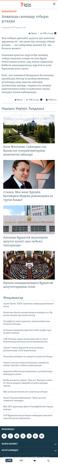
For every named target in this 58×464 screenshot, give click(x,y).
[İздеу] (48, 460)
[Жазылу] (41, 436)
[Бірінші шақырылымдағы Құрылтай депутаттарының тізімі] (29, 265)
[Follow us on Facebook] (4, 436)
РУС (21, 461)
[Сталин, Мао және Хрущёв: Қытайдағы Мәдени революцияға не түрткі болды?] (29, 174)
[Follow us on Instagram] (22, 436)
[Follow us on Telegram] (29, 436)
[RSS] (35, 436)
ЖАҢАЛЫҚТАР (9, 11)
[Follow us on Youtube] (16, 436)
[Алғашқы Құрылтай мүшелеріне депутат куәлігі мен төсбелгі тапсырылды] (29, 219)
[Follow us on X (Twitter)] (10, 436)
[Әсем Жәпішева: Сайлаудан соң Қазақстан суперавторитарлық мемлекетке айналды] (29, 129)
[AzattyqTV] (35, 460)
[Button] (32, 33)
